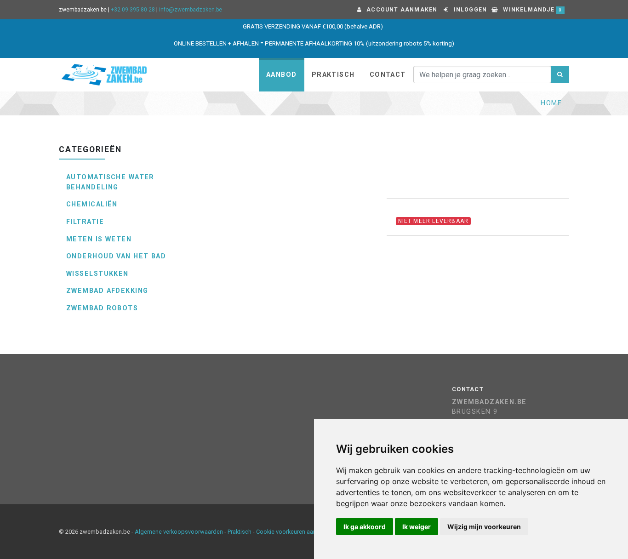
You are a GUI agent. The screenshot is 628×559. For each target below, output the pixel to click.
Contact (388, 75)
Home (551, 103)
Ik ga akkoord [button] (364, 526)
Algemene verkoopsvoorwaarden (179, 531)
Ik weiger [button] (416, 526)
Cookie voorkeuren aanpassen (296, 531)
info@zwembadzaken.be (190, 9)
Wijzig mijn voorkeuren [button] (484, 526)
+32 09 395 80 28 (133, 9)
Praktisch (333, 75)
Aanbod (281, 75)
